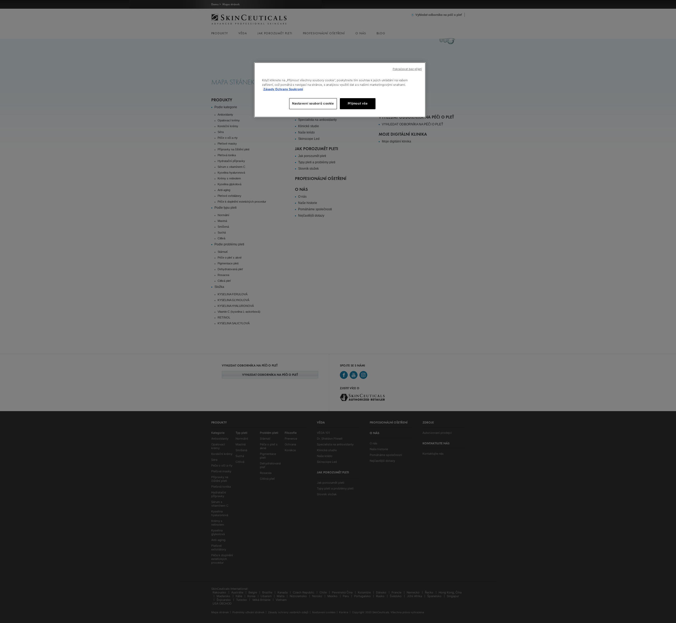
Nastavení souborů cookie (313, 103)
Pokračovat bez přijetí (407, 69)
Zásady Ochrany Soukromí (283, 89)
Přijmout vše (358, 103)
